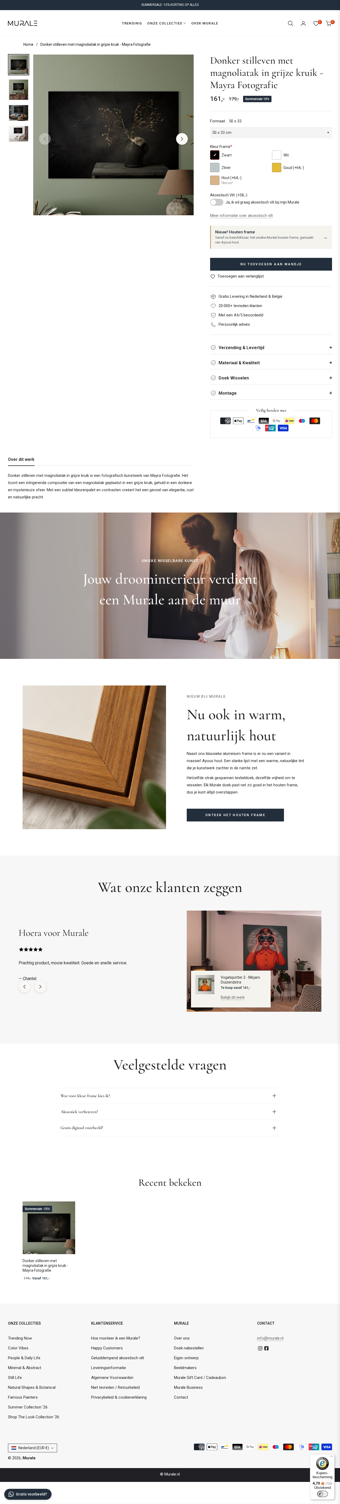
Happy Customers (107, 1348)
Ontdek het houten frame (235, 815)
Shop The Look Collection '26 (33, 1417)
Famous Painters (23, 1397)
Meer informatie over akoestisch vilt (241, 215)
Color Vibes (18, 1348)
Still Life (15, 1377)
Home (28, 44)
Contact (181, 1397)
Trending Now (20, 1338)
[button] (290, 23)
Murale (29, 1458)
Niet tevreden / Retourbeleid (115, 1387)
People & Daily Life (24, 1358)
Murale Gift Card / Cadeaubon (200, 1377)
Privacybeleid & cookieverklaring (119, 1397)
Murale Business (188, 1387)
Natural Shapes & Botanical (32, 1387)
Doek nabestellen (189, 1348)
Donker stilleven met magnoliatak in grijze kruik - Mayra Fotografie (45, 1265)
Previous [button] (45, 139)
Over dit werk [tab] (21, 459)
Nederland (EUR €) (33, 1448)
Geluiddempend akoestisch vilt (117, 1358)
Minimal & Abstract (24, 1367)
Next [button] (182, 139)
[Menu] (331, 1457)
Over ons (182, 1338)
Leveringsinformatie (108, 1367)
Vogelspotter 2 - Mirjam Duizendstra (240, 979)
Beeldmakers (185, 1367)
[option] (113, 135)
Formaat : (225, 121)
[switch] (322, 1494)
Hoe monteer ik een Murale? (115, 1338)
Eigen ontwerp (186, 1358)
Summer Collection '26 (28, 1407)
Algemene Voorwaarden (112, 1377)
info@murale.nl (270, 1338)
